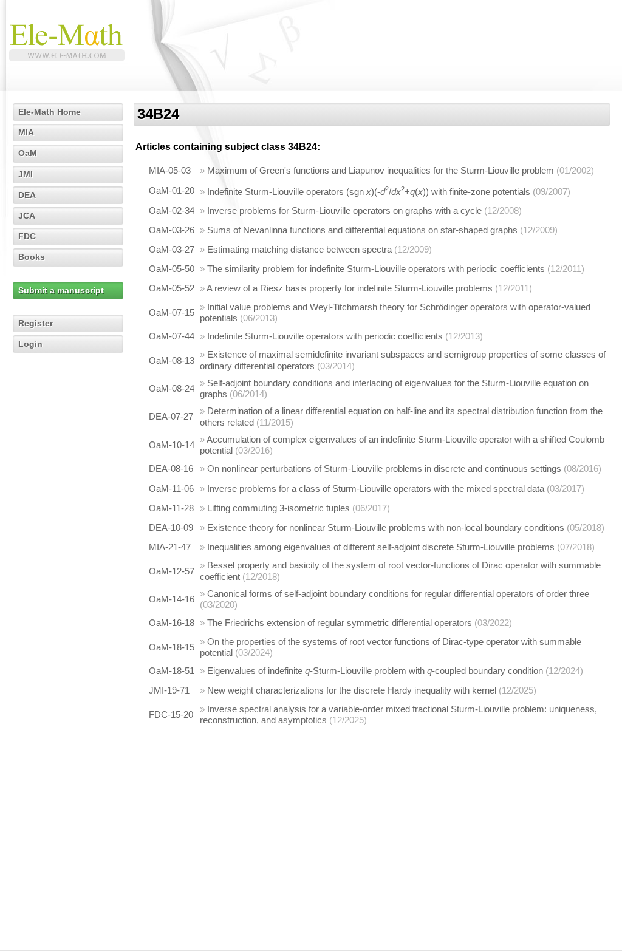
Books (31, 257)
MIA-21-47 (170, 547)
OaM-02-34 (171, 210)
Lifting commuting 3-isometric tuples (278, 508)
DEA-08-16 (171, 468)
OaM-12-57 (171, 571)
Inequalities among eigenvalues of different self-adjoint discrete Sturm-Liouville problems (381, 547)
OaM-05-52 (171, 288)
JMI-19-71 (169, 690)
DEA (27, 195)
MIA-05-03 (170, 170)
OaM (27, 153)
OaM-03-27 (171, 249)
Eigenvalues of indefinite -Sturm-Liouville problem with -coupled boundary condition (375, 671)
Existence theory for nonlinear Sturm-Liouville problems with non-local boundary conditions (385, 527)
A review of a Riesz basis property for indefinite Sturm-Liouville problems (350, 288)
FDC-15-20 (171, 714)
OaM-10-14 (171, 445)
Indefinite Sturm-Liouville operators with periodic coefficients (325, 336)
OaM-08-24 (171, 388)
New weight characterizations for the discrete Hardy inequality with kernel (351, 690)
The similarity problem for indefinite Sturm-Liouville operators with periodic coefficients (376, 269)
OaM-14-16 (171, 599)
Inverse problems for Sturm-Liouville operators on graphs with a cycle (344, 210)
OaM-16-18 (171, 623)
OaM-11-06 (171, 488)
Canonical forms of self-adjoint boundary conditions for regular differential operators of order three (398, 593)
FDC (27, 236)
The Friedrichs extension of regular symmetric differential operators (339, 623)
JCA (26, 215)
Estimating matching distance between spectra (299, 249)
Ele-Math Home (49, 112)
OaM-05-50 (171, 269)
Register (35, 323)
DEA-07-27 (171, 416)
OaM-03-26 (171, 230)
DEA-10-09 (171, 527)
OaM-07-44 (171, 336)
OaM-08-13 (171, 360)
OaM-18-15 (171, 647)
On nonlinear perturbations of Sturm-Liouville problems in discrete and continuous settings (384, 468)
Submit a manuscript (61, 290)
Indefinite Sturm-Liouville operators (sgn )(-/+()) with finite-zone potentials (368, 191)
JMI (25, 174)
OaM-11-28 (171, 508)
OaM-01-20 (171, 190)
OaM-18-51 (171, 671)
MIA (26, 132)
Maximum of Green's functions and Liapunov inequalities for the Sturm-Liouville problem (380, 170)
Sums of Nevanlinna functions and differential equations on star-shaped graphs (362, 230)
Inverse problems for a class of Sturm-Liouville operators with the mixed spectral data (375, 488)
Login (30, 344)
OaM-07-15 (171, 312)
